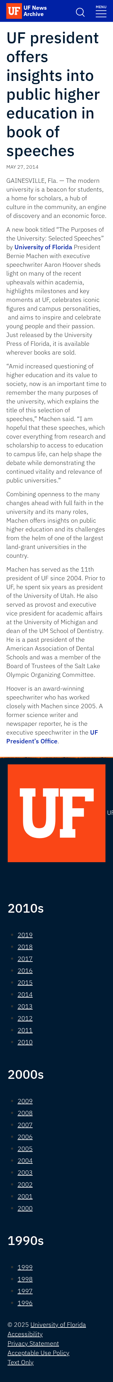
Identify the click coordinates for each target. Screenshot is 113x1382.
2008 (25, 1113)
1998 (25, 1279)
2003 (25, 1172)
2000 (25, 1208)
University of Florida (43, 247)
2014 (25, 994)
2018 (25, 946)
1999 (25, 1267)
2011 (25, 1030)
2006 (25, 1136)
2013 (25, 1006)
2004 (25, 1160)
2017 (25, 958)
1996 (25, 1303)
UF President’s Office (52, 736)
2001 (25, 1196)
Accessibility (25, 1334)
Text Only (21, 1362)
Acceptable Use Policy (38, 1352)
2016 (25, 970)
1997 (25, 1291)
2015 (25, 982)
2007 (25, 1125)
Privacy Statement (33, 1343)
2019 (25, 935)
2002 (25, 1184)
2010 (25, 1042)
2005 (25, 1148)
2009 (25, 1101)
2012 (25, 1018)
